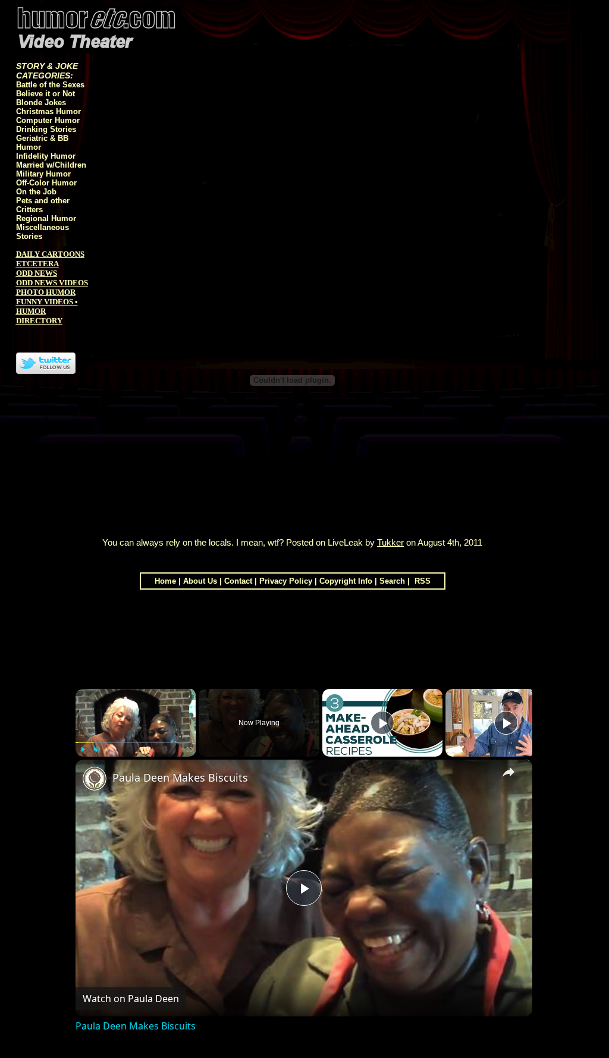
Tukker (390, 542)
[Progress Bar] (136, 742)
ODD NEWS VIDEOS (52, 282)
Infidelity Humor (46, 156)
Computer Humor (48, 120)
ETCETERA (37, 263)
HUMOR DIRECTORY (39, 316)
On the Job (36, 191)
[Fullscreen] (188, 749)
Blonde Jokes (41, 102)
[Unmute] (97, 749)
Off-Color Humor (46, 182)
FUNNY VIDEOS (44, 301)
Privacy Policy (285, 581)
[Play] (83, 749)
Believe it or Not (45, 93)
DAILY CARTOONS (50, 254)
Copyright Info (345, 581)
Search (392, 581)
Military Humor (43, 173)
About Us (200, 581)
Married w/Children (51, 164)
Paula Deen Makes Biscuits (180, 777)
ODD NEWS (36, 273)
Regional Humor (46, 218)
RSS (421, 581)
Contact (238, 581)
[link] (94, 779)
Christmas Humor (48, 111)
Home (165, 581)
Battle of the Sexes (50, 84)
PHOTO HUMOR (46, 292)
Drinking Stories (46, 129)
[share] (508, 772)
